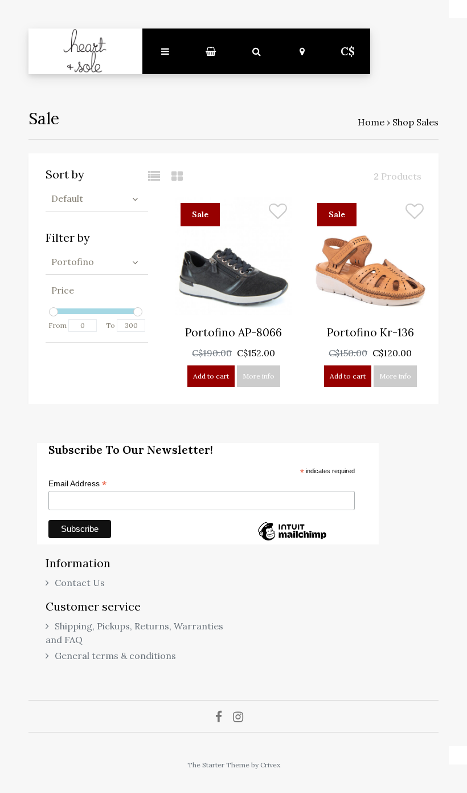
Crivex (270, 765)
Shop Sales (415, 122)
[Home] (85, 51)
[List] (158, 176)
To (110, 325)
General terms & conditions (115, 655)
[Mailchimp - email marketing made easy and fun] (292, 539)
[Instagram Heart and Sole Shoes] (242, 716)
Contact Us (80, 582)
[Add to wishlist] (278, 213)
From (57, 325)
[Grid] (177, 176)
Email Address (77, 483)
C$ (348, 51)
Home (371, 122)
